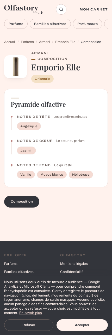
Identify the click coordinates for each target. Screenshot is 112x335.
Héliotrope (81, 174)
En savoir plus (30, 313)
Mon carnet (94, 9)
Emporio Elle (65, 42)
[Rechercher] (61, 9)
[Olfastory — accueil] (23, 9)
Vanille (26, 174)
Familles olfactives (50, 24)
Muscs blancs (51, 174)
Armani (44, 42)
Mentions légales (74, 263)
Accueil (10, 42)
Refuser (28, 325)
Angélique (29, 126)
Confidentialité (72, 272)
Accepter (82, 325)
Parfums (16, 24)
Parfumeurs (87, 24)
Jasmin (26, 150)
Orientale (42, 79)
